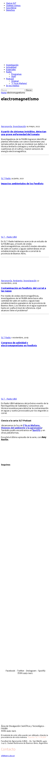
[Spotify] (25, 668)
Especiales (11, 69)
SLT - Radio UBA (9, 237)
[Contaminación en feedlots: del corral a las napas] (17, 276)
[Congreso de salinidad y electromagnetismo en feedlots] (17, 333)
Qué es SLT (11, 3)
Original (15, 81)
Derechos (10, 10)
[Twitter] (25, 567)
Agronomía (6, 126)
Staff (13, 76)
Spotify (36, 430)
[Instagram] (25, 617)
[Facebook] (25, 516)
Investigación (12, 65)
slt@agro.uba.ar (8, 756)
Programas (16, 74)
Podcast (10, 79)
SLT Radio (6, 178)
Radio (9, 72)
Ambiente (17, 281)
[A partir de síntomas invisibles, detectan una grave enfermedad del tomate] (17, 122)
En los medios (12, 85)
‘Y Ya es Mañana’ (19, 83)
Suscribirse (11, 8)
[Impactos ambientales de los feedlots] (17, 174)
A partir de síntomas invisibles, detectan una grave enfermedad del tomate (23, 133)
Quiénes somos (13, 5)
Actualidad (11, 67)
